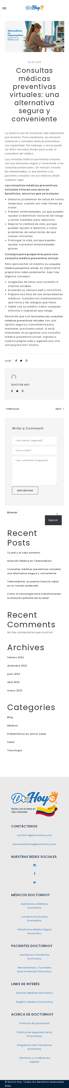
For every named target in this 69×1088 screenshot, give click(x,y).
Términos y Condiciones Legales (34, 1059)
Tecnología (14, 750)
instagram (34, 865)
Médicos (12, 725)
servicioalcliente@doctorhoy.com (34, 844)
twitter (34, 882)
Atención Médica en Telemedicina (29, 560)
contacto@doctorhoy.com (34, 835)
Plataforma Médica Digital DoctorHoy (34, 931)
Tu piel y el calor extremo (23, 552)
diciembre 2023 (17, 665)
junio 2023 (13, 674)
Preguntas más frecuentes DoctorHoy (34, 1047)
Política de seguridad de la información (34, 1034)
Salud (10, 742)
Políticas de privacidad (34, 1023)
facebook (34, 874)
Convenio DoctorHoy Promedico (34, 918)
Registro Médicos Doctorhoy (34, 1001)
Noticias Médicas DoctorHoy (34, 993)
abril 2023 (13, 682)
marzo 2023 (14, 690)
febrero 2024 (15, 657)
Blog (10, 717)
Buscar (12, 512)
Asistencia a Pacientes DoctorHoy (35, 956)
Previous (13, 409)
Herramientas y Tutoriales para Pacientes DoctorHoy (34, 969)
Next (59, 409)
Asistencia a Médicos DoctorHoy (34, 905)
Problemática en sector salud (26, 734)
